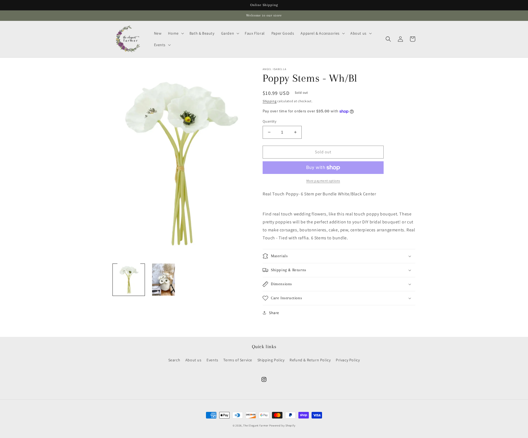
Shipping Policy (271, 359)
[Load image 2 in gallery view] (163, 279)
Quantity (269, 121)
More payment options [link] (323, 181)
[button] (175, 33)
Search (174, 359)
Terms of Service (237, 359)
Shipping (270, 101)
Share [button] (274, 312)
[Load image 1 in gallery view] (129, 279)
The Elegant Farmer (255, 425)
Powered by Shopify (282, 425)
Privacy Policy (348, 359)
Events (212, 359)
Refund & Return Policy (310, 359)
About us (193, 359)
